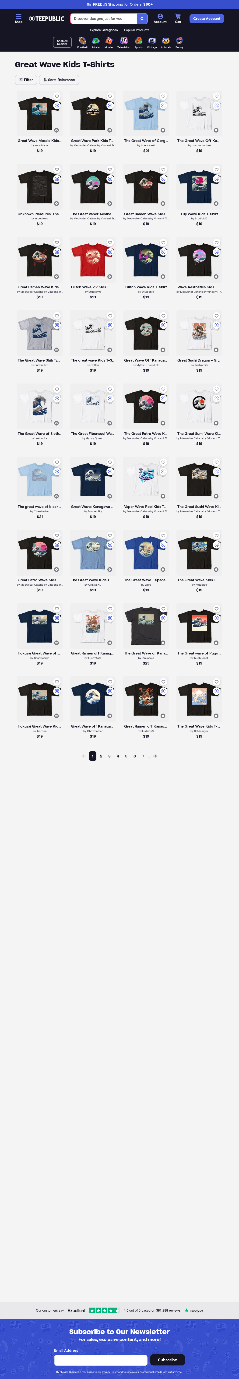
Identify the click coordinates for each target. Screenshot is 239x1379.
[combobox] (103, 19)
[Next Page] (154, 756)
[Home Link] (46, 18)
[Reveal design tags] (56, 130)
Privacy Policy (110, 1372)
